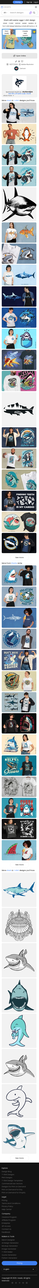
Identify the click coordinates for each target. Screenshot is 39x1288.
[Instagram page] (12, 1283)
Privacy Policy (7, 1206)
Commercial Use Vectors (12, 1183)
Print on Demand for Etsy (12, 1189)
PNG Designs (7, 1177)
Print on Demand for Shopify (13, 1192)
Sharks (14, 563)
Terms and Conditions (11, 1203)
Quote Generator (9, 1255)
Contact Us (6, 1229)
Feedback (6, 1232)
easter (24, 23)
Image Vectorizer (9, 1249)
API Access (6, 1226)
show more (7, 95)
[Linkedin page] (26, 1283)
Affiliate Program (9, 1220)
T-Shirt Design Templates (12, 1180)
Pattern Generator (9, 1258)
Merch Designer (8, 1240)
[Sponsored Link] (19, 83)
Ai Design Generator (10, 1243)
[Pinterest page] (19, 1283)
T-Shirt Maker (7, 1252)
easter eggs (33, 23)
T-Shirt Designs (8, 1174)
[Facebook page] (16, 1283)
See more (19, 557)
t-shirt (11, 23)
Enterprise (6, 1223)
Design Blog (7, 1171)
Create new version (25, 33)
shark (5, 23)
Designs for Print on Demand (14, 1186)
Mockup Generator (10, 1246)
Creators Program (9, 1217)
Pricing (4, 1200)
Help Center (7, 1209)
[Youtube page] (23, 1283)
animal (17, 23)
